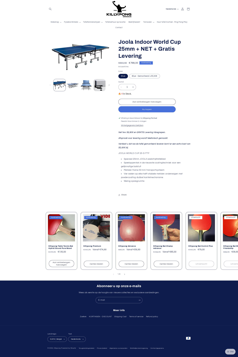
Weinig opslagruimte (134, 181)
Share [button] (124, 195)
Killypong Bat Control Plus (200, 246)
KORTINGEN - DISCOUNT (100, 317)
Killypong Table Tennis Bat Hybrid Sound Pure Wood (60, 247)
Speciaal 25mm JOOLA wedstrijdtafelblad (145, 159)
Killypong (57, 348)
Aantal (121, 82)
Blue (123, 76)
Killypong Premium (92, 246)
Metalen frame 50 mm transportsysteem (144, 170)
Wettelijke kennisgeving (139, 348)
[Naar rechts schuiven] (109, 85)
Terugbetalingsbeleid (86, 348)
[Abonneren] (139, 300)
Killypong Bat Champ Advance (163, 247)
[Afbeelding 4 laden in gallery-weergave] (86, 85)
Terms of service (136, 317)
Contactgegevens (157, 348)
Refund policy (152, 317)
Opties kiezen (96, 264)
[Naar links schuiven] (50, 85)
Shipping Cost (120, 317)
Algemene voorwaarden (119, 348)
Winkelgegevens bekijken (132, 125)
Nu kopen (147, 109)
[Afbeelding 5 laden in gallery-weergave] (99, 85)
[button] (50, 9)
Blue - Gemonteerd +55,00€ (144, 76)
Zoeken (83, 317)
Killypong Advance (127, 246)
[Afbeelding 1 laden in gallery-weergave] (60, 85)
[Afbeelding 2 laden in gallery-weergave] (73, 85)
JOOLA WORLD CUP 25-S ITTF (133, 153)
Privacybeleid (102, 348)
